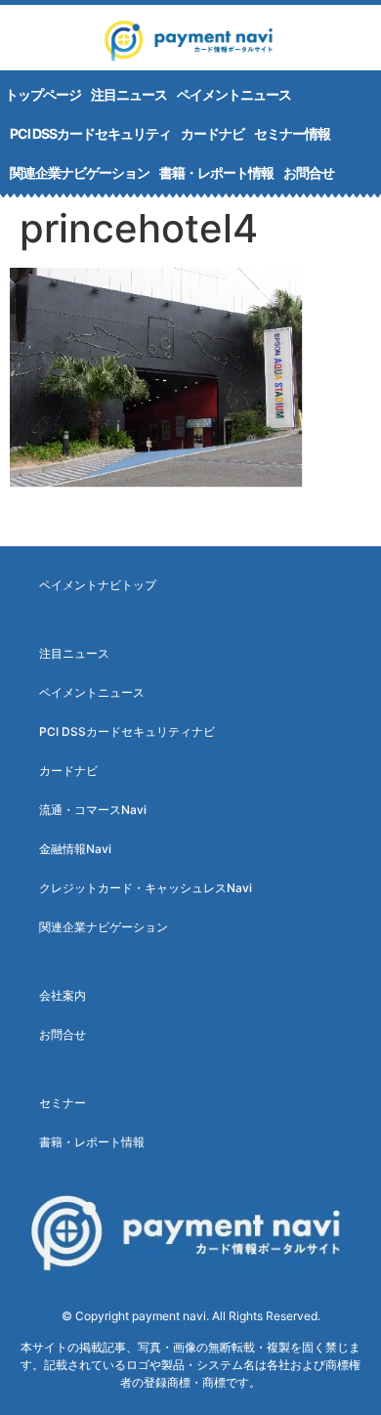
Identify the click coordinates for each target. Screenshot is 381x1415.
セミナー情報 (292, 133)
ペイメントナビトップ (97, 585)
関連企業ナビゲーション (79, 172)
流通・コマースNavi (93, 809)
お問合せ (308, 172)
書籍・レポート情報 (216, 172)
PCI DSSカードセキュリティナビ (127, 731)
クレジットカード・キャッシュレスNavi (145, 887)
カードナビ (212, 133)
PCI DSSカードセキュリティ (90, 133)
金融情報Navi (75, 848)
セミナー (62, 1102)
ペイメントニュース (234, 94)
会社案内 (62, 995)
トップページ (43, 94)
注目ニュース (129, 94)
